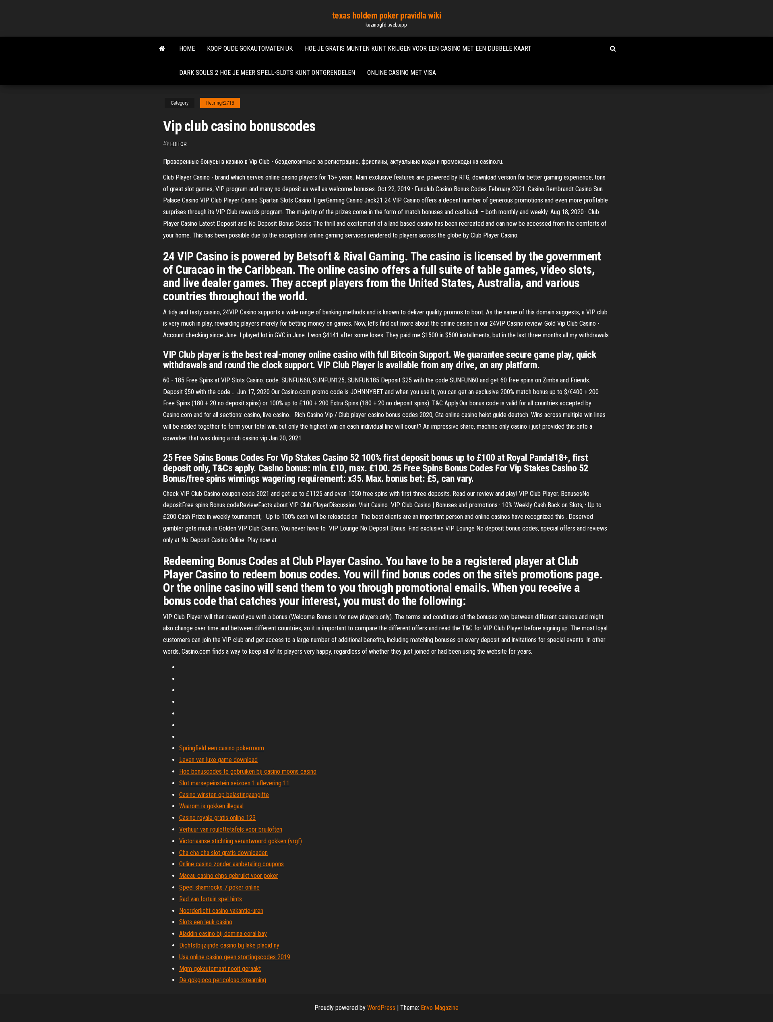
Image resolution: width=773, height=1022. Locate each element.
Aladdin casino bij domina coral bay (223, 933)
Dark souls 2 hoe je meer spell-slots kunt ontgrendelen (267, 72)
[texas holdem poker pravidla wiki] (162, 49)
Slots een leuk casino (205, 922)
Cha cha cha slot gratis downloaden (223, 853)
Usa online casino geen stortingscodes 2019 (234, 957)
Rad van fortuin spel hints (210, 899)
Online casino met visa (401, 72)
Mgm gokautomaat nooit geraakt (220, 968)
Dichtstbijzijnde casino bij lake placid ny (229, 945)
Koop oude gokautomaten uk (250, 48)
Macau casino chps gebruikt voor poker (228, 876)
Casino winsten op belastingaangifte (224, 795)
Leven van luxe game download (218, 760)
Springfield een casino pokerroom (221, 748)
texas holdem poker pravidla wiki (386, 15)
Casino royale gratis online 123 (217, 818)
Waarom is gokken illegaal (211, 806)
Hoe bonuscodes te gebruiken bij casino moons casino (247, 771)
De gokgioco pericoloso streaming (222, 980)
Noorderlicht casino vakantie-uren (221, 911)
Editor (178, 144)
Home (187, 48)
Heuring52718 (220, 103)
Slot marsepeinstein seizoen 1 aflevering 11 (234, 783)
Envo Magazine (440, 1008)
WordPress (381, 1008)
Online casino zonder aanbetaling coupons (231, 864)
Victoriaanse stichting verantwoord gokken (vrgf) (240, 841)
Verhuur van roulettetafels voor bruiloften (230, 829)
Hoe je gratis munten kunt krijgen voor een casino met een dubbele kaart (418, 48)
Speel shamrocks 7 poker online (219, 887)
